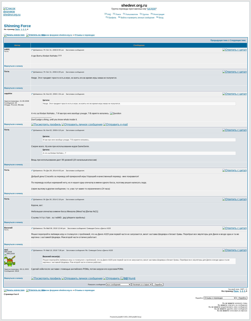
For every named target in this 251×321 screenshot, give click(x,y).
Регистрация (158, 14)
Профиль (112, 18)
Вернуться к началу (13, 66)
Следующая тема (238, 40)
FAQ (109, 14)
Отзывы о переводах (85, 35)
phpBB (120, 317)
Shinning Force (17, 26)
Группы (145, 14)
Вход (161, 18)
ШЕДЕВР (151, 9)
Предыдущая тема (219, 40)
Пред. (17, 29)
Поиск (118, 14)
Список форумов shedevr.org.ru (57, 35)
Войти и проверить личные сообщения (137, 18)
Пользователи (132, 14)
